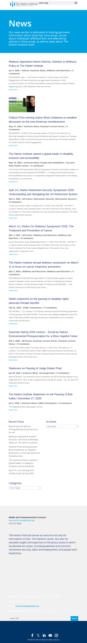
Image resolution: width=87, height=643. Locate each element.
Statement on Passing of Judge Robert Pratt (35, 368)
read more (13, 89)
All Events (27, 199)
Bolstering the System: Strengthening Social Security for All (23, 429)
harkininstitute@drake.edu (22, 520)
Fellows (25, 70)
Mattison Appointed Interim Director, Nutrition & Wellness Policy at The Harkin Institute (23, 439)
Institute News (38, 70)
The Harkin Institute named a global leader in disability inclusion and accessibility (23, 463)
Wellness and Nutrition (58, 70)
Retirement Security (44, 199)
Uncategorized (46, 373)
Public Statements (32, 307)
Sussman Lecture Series (52, 126)
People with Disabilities (52, 162)
